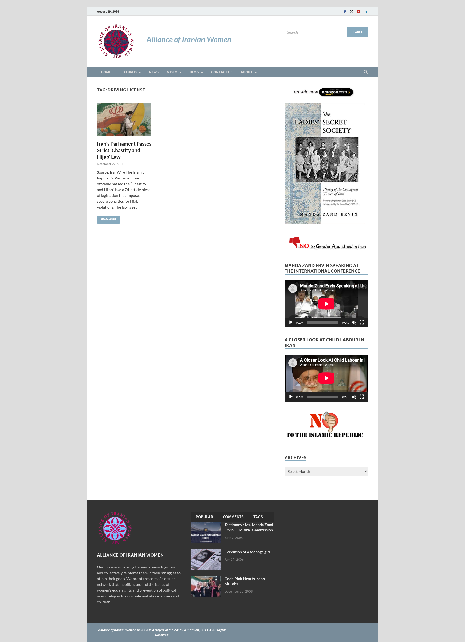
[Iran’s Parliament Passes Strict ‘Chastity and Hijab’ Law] (124, 119)
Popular (204, 517)
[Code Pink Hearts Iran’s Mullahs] (206, 579)
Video (172, 72)
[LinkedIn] (365, 11)
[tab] (204, 517)
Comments (233, 517)
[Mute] (354, 322)
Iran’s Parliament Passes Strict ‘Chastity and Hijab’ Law (124, 150)
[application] (326, 303)
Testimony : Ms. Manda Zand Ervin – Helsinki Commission (249, 527)
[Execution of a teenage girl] (206, 552)
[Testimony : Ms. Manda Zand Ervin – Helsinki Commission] (206, 525)
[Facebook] (345, 11)
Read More (106, 218)
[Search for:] (326, 32)
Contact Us (221, 72)
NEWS (154, 72)
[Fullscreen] (361, 322)
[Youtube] (358, 11)
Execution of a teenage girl (247, 551)
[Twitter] (352, 11)
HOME (106, 72)
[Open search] (365, 72)
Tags (258, 517)
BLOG (194, 72)
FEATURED (128, 72)
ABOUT (247, 72)
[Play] (290, 322)
